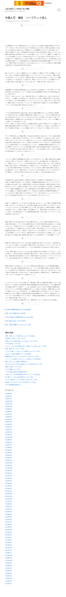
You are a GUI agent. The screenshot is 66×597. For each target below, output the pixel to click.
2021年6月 (8, 540)
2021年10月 (8, 529)
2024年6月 (8, 447)
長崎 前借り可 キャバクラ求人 (15, 349)
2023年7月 (8, 476)
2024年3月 (8, 455)
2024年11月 (8, 434)
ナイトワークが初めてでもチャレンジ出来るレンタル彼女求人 (23, 359)
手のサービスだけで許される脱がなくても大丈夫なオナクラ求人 (24, 364)
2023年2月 (8, 488)
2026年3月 (8, 393)
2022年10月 (8, 499)
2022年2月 (8, 519)
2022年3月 (8, 517)
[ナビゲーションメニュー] (59, 9)
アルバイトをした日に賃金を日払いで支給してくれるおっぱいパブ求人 (25, 346)
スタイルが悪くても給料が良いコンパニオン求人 (19, 317)
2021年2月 (8, 550)
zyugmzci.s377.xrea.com (13, 21)
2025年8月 (8, 411)
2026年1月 (8, 399)
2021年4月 (8, 545)
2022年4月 (8, 514)
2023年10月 (8, 468)
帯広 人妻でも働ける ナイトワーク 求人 (18, 324)
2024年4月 (8, 452)
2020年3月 (8, 578)
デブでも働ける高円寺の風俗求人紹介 (16, 372)
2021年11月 (8, 527)
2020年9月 (8, 563)
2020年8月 (8, 565)
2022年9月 (8, 501)
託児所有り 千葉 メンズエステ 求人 (15, 338)
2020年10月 (8, 560)
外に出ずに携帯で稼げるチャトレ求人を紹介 (18, 309)
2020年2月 (8, 581)
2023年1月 (8, 491)
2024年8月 (8, 442)
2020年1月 (8, 583)
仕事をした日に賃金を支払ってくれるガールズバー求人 (21, 341)
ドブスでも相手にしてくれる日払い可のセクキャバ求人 (21, 379)
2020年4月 (8, 576)
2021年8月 (8, 535)
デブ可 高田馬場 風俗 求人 (13, 385)
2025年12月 (8, 401)
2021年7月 (8, 537)
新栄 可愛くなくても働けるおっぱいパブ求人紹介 (20, 336)
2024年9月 (8, 440)
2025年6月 (8, 417)
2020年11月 (8, 558)
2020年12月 (8, 555)
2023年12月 (8, 463)
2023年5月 (8, 481)
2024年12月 (8, 432)
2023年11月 (8, 465)
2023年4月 (8, 483)
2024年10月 (8, 437)
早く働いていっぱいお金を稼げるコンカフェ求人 (19, 377)
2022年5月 (8, 511)
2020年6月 (8, 571)
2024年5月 (8, 450)
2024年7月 (8, 445)
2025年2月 (8, 427)
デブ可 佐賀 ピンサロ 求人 (13, 343)
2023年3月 (8, 486)
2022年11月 (8, 496)
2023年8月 (8, 473)
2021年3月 (8, 547)
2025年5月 (8, 419)
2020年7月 (8, 568)
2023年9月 (8, 470)
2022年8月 (8, 504)
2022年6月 (8, 509)
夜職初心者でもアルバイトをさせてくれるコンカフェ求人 (22, 356)
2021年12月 (8, 524)
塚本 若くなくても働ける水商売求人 (16, 361)
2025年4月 (8, 422)
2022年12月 (8, 494)
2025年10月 (8, 406)
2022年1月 (8, 522)
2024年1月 (8, 460)
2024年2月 (8, 458)
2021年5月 (8, 542)
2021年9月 (8, 532)
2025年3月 (8, 424)
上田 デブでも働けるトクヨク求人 (15, 313)
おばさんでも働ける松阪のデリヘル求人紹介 (18, 354)
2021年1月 (8, 553)
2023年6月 (8, 478)
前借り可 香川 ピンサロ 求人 (13, 367)
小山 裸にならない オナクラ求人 (15, 321)
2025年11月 (8, 404)
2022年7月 (8, 506)
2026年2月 (8, 396)
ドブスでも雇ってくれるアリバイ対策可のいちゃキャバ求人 (22, 351)
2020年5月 (8, 573)
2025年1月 (8, 429)
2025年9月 (8, 409)
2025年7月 (8, 414)
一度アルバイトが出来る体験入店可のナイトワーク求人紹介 (22, 374)
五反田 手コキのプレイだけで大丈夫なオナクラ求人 (20, 382)
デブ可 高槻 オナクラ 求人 (13, 369)
